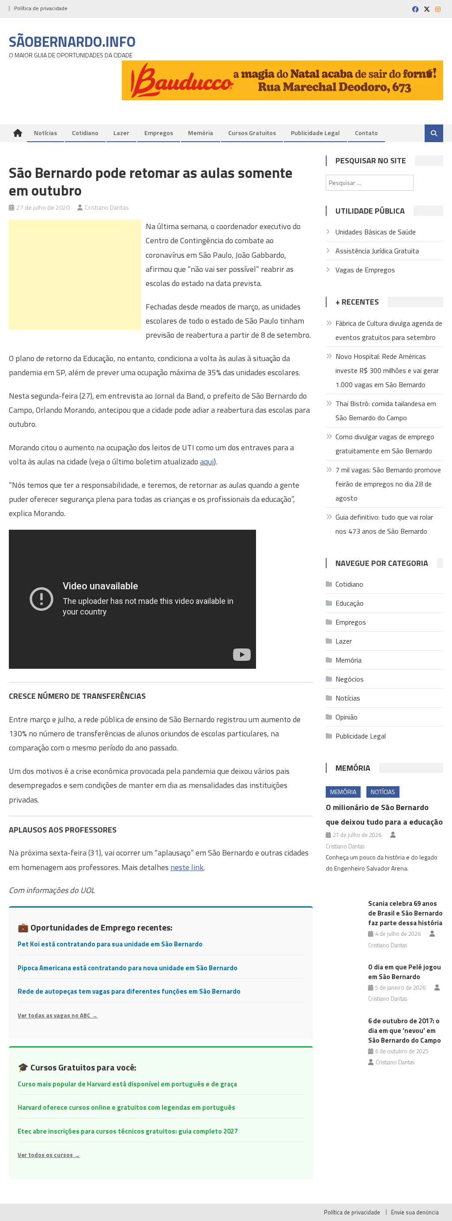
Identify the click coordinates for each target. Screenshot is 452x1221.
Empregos (158, 132)
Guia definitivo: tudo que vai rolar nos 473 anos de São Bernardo (384, 524)
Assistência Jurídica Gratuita (377, 250)
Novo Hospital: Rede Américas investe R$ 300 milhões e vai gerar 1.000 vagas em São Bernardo (387, 370)
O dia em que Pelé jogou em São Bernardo (404, 972)
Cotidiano (85, 132)
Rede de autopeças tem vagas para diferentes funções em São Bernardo (129, 991)
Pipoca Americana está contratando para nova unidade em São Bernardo (127, 968)
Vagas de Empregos (365, 269)
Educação (349, 603)
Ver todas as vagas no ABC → (58, 1015)
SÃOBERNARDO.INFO (72, 41)
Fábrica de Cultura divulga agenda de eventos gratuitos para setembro (388, 330)
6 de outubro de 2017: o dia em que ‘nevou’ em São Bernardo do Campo (404, 1030)
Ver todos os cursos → (49, 1154)
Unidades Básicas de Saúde (375, 231)
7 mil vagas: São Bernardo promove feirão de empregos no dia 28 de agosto (388, 483)
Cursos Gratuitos (252, 132)
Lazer (121, 132)
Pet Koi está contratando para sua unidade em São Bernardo (110, 944)
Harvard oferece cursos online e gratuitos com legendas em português (126, 1107)
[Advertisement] (75, 274)
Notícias (45, 132)
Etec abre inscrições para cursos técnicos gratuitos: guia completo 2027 (127, 1131)
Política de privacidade (41, 8)
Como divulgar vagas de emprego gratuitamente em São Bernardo (384, 443)
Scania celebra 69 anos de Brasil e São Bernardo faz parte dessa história (405, 913)
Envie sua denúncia (415, 1212)
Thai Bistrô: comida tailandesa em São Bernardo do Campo (385, 410)
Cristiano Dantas (107, 207)
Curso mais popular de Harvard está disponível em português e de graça (127, 1084)
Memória (200, 132)
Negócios (349, 679)
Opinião (346, 717)
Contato (366, 132)
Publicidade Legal (315, 132)
